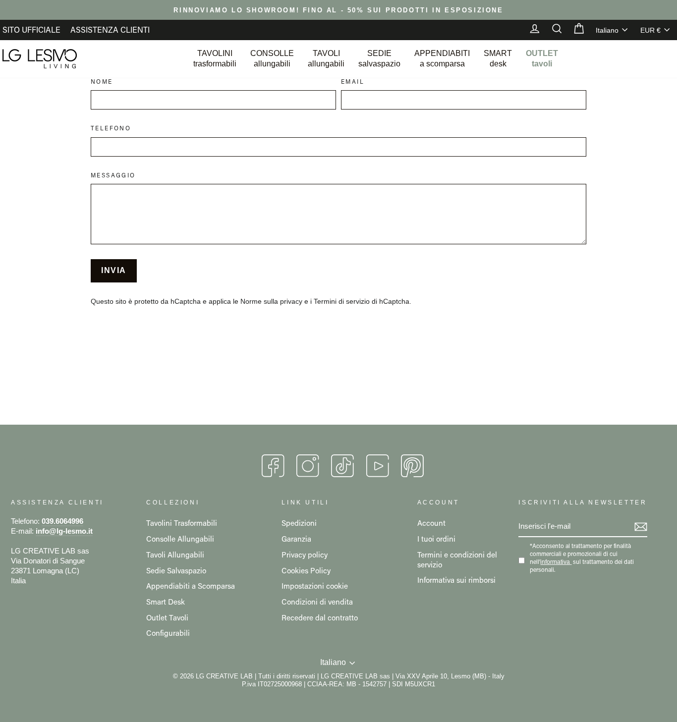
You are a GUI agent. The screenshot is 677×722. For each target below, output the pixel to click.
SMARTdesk (498, 58)
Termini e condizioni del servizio (457, 559)
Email (352, 81)
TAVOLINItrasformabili (214, 58)
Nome (102, 81)
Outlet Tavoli (167, 617)
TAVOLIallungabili (326, 58)
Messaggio (113, 175)
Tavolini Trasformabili (181, 523)
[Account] (529, 29)
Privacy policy (305, 554)
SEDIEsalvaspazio (379, 58)
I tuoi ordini (436, 539)
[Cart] (574, 29)
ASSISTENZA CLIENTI (110, 29)
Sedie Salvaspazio (176, 570)
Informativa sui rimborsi (456, 580)
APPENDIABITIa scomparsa (442, 58)
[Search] (552, 29)
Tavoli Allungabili (175, 554)
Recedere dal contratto (320, 617)
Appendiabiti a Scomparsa (190, 586)
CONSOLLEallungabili (272, 58)
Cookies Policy (306, 570)
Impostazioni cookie (315, 586)
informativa (555, 561)
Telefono (111, 128)
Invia (113, 270)
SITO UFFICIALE (31, 29)
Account (431, 523)
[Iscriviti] (640, 527)
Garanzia (296, 539)
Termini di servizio (342, 301)
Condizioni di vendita (317, 602)
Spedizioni (299, 523)
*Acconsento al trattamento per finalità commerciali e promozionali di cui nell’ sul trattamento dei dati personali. (582, 557)
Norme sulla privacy (271, 301)
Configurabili (168, 633)
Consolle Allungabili (180, 539)
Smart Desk (165, 602)
